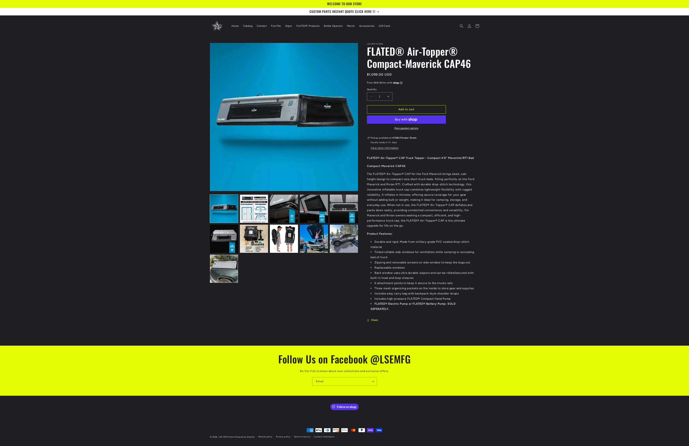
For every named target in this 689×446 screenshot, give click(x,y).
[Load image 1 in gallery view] (224, 209)
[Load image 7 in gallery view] (254, 239)
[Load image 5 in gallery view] (344, 209)
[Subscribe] (373, 381)
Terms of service (302, 437)
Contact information (324, 437)
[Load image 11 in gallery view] (224, 269)
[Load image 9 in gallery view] (314, 239)
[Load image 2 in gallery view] (254, 209)
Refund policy (265, 437)
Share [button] (374, 320)
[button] (461, 26)
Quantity (372, 89)
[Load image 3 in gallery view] (284, 209)
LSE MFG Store (226, 437)
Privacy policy (283, 437)
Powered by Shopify (245, 437)
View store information (385, 148)
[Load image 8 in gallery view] (284, 239)
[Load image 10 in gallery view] (344, 239)
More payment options (406, 128)
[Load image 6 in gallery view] (224, 239)
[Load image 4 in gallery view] (314, 209)
